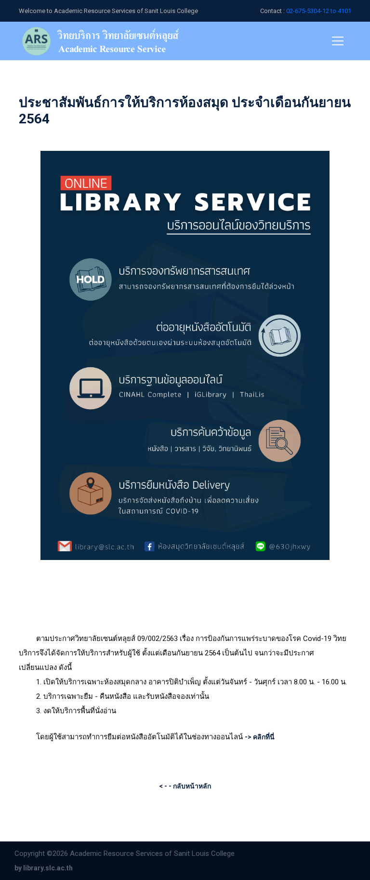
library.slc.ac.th (48, 868)
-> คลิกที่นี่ (260, 737)
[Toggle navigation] (337, 41)
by (43, 868)
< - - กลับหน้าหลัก (185, 786)
